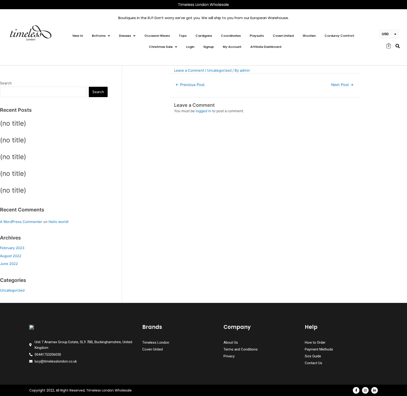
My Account (232, 47)
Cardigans (203, 35)
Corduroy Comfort (339, 35)
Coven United (283, 35)
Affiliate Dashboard (265, 47)
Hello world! (59, 221)
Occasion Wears (157, 35)
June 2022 (9, 263)
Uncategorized (12, 290)
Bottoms (99, 35)
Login (190, 47)
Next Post (342, 84)
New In (78, 35)
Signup (208, 47)
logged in (203, 111)
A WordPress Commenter (21, 221)
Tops (183, 35)
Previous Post (190, 84)
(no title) (13, 123)
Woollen (309, 35)
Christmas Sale (161, 47)
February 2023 (12, 248)
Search (6, 83)
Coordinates (231, 35)
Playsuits (257, 35)
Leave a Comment (189, 70)
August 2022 (10, 256)
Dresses (125, 35)
